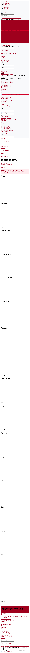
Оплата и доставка (9, 4)
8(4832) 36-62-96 (6, 18)
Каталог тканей (5, 42)
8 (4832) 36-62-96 (6, 643)
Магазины (4, 615)
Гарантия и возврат (9, 6)
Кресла (3, 38)
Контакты (6, 8)
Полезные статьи (6, 619)
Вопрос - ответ (5, 639)
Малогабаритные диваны (8, 35)
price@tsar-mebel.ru (7, 11)
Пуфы (2, 39)
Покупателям (5, 632)
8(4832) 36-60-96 (16, 18)
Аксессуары (4, 41)
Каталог (3, 621)
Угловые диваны (6, 34)
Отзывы (3, 638)
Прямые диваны (6, 33)
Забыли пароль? (6, 71)
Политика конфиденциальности (11, 620)
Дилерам (6, 3)
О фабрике (6, 1)
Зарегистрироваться (7, 74)
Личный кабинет (6, 131)
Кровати (3, 37)
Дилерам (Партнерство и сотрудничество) (14, 616)
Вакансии (6, 7)
